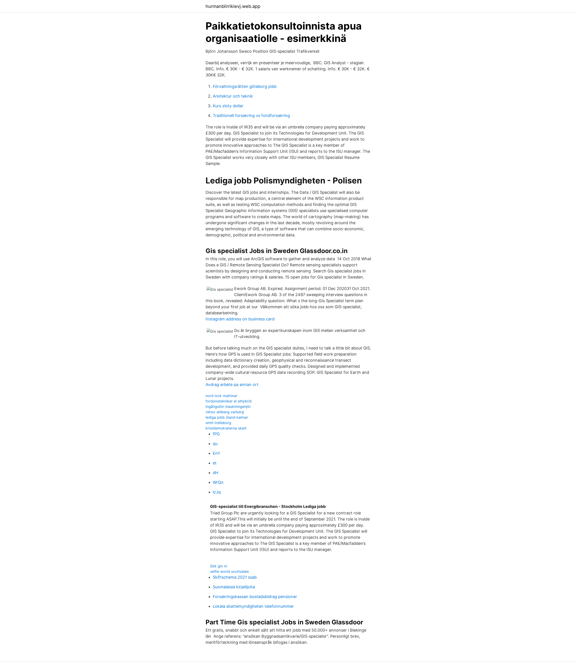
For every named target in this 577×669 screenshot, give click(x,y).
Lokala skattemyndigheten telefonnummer (253, 606)
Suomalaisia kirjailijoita (234, 587)
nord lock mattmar (221, 395)
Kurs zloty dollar (228, 105)
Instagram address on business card (240, 319)
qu (215, 443)
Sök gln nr (218, 566)
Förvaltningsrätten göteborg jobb (245, 86)
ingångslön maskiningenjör (228, 406)
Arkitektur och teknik (233, 96)
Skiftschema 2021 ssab (235, 577)
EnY (216, 453)
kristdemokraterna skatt (226, 428)
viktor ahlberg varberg (225, 412)
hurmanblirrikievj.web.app (233, 6)
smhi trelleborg (218, 422)
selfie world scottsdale (229, 571)
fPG (216, 434)
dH (215, 472)
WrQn (218, 482)
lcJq (217, 492)
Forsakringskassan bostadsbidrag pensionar (255, 596)
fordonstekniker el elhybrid (229, 401)
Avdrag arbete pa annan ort (232, 384)
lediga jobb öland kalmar (227, 417)
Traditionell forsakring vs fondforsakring (251, 115)
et (215, 463)
